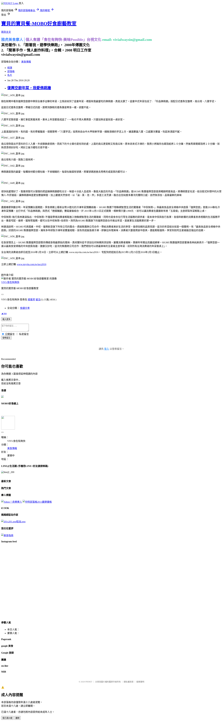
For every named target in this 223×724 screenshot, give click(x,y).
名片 (9, 75)
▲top (4, 313)
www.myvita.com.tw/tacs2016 (31, 264)
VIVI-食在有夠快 (10, 282)
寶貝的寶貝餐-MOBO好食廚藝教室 (38, 23)
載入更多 (6, 319)
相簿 (9, 67)
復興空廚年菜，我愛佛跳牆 (29, 88)
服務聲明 (140, 682)
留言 (38, 299)
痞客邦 (31, 299)
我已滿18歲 (7, 718)
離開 (17, 718)
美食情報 (26, 61)
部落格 (11, 71)
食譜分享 (25, 308)
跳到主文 (6, 32)
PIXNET (88, 682)
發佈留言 (6, 338)
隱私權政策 (128, 682)
